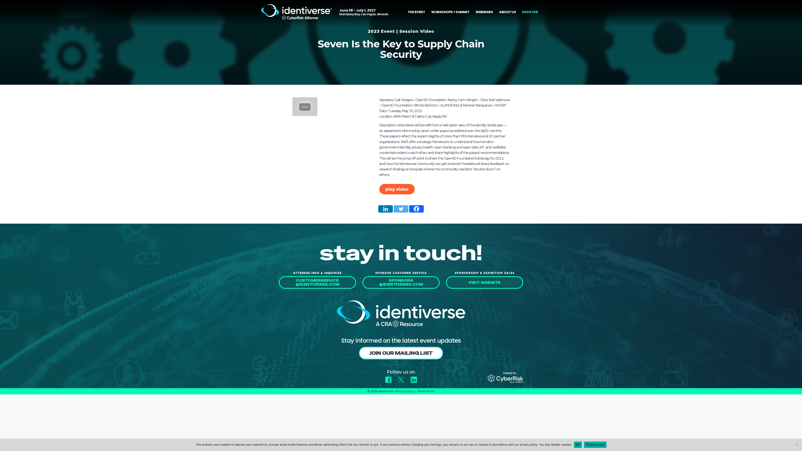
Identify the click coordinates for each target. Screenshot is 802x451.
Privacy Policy (405, 391)
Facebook (388, 378)
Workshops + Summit (450, 12)
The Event (416, 12)
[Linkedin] (385, 209)
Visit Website (484, 282)
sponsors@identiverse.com (401, 282)
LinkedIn (414, 378)
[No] (797, 445)
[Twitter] (401, 209)
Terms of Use (426, 391)
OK (578, 444)
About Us (507, 12)
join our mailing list (401, 353)
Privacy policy (595, 444)
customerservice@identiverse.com (317, 282)
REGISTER (530, 12)
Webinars (484, 12)
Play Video (397, 189)
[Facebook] (416, 209)
